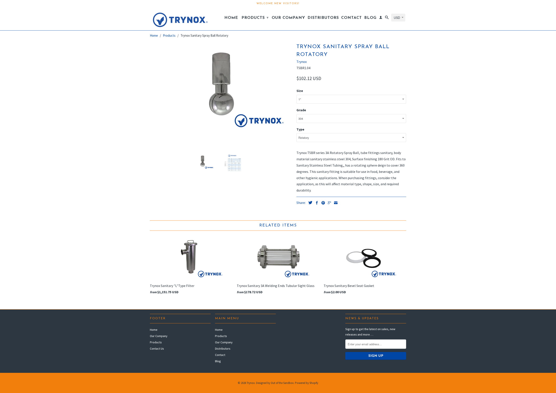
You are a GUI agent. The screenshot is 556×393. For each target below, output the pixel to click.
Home (231, 18)
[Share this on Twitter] (309, 203)
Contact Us (157, 348)
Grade (301, 110)
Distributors (323, 18)
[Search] (387, 18)
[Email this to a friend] (335, 203)
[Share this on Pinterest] (322, 203)
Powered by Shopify (306, 383)
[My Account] (381, 18)
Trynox (301, 61)
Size (299, 90)
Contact (351, 18)
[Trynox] (180, 18)
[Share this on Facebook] (316, 203)
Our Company (288, 18)
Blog (370, 18)
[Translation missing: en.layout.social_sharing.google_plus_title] (328, 203)
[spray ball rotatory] (221, 85)
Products (255, 18)
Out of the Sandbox (282, 383)
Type (300, 129)
